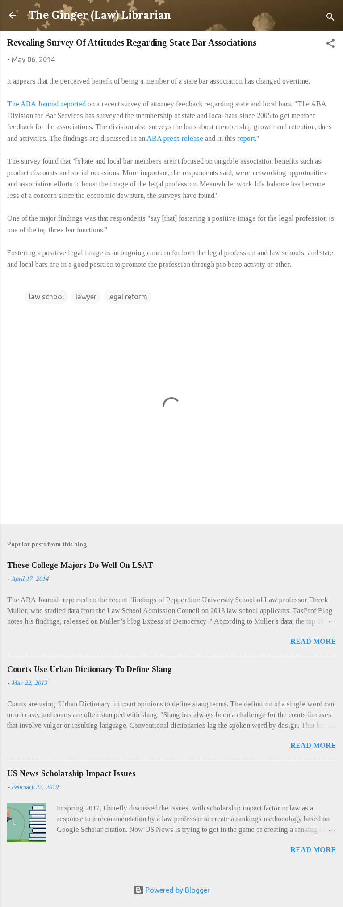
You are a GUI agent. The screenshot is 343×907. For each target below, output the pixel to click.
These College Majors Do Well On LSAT (80, 565)
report (246, 138)
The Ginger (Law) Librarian (100, 15)
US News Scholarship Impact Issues (71, 773)
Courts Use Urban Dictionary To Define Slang (89, 669)
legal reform (127, 297)
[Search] (330, 18)
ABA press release (174, 138)
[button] (330, 44)
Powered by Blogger (177, 890)
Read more (313, 641)
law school (46, 297)
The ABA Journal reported (46, 104)
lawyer (85, 297)
